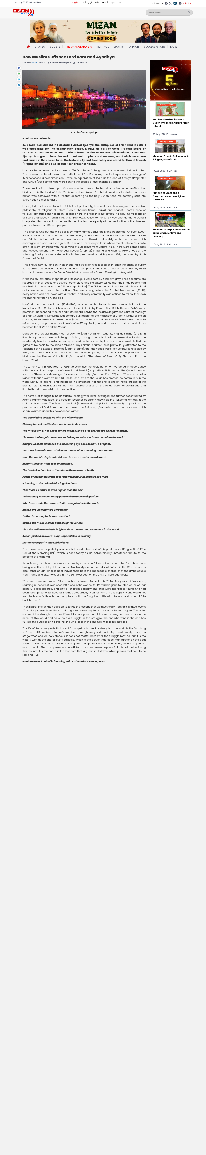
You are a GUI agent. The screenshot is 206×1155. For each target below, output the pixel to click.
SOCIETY (55, 46)
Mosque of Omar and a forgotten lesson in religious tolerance (169, 196)
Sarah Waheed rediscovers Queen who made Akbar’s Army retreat (171, 123)
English (75, 2)
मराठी (105, 2)
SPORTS (119, 46)
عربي (112, 2)
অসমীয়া (97, 2)
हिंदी (84, 2)
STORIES (40, 46)
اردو (90, 2)
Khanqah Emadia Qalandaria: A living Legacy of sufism (170, 158)
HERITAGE (103, 46)
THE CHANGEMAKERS (78, 46)
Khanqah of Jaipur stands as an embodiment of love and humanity (171, 233)
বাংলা (119, 2)
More (173, 46)
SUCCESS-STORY (154, 46)
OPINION (134, 46)
